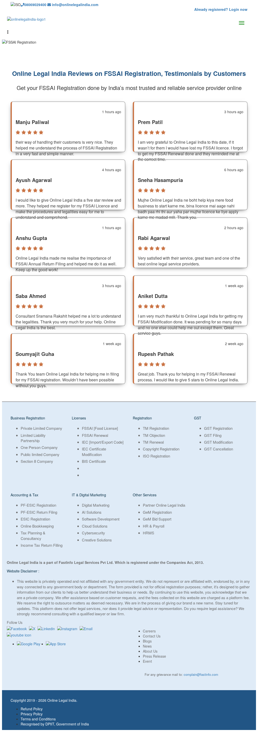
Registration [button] (142, 417)
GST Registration (218, 428)
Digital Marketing (95, 505)
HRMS (148, 532)
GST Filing (212, 435)
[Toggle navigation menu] (241, 23)
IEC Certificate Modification (94, 451)
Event (147, 661)
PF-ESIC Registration (38, 505)
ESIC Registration (35, 519)
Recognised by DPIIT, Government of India (55, 723)
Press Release (154, 656)
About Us (150, 651)
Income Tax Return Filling (41, 545)
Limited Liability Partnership (33, 438)
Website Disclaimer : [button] (23, 570)
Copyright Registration (161, 448)
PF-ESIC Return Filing (39, 512)
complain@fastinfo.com (201, 674)
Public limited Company (40, 454)
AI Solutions (92, 512)
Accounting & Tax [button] (24, 494)
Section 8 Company (37, 461)
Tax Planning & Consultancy (33, 535)
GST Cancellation (218, 448)
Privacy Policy (32, 713)
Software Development (100, 519)
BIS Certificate (94, 461)
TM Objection (154, 435)
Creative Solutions (97, 539)
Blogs (147, 641)
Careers (149, 630)
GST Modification (218, 442)
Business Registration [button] (28, 417)
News (147, 646)
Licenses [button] (79, 417)
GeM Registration (157, 512)
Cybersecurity (93, 532)
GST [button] (197, 417)
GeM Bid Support (157, 519)
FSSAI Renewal (95, 435)
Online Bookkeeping (37, 526)
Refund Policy (32, 708)
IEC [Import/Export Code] (102, 442)
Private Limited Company (41, 428)
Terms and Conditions (38, 718)
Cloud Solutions (95, 526)
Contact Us (151, 635)
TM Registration (156, 428)
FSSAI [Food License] (100, 428)
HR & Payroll (153, 526)
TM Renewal (153, 442)
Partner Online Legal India (164, 505)
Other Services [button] (144, 494)
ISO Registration (156, 456)
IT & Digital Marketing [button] (89, 494)
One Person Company (39, 447)
